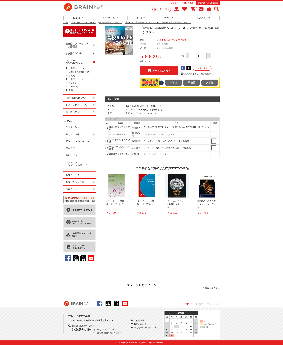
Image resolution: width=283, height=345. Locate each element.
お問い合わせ (188, 3)
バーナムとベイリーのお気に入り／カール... (176, 204)
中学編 (173, 82)
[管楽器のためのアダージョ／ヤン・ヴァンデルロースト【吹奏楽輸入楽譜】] (207, 186)
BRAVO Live (203, 17)
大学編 (210, 82)
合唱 (139, 17)
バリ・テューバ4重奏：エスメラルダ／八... (146, 204)
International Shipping (208, 3)
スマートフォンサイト (209, 304)
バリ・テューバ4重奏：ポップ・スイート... (115, 204)
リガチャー (170, 17)
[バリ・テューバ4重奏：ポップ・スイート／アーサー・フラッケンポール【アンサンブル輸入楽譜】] (116, 186)
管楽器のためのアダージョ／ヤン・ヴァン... (206, 204)
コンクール (108, 17)
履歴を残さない (212, 288)
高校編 (191, 82)
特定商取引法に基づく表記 (146, 327)
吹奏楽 (77, 17)
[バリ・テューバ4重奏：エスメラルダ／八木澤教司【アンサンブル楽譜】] (146, 186)
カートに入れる (161, 70)
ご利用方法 (139, 320)
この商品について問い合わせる (197, 74)
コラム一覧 (162, 9)
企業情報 (174, 3)
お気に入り (203, 68)
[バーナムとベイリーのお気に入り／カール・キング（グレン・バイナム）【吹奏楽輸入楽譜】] (177, 186)
